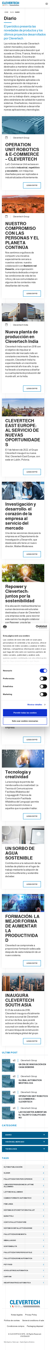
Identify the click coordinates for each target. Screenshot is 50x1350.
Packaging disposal (35, 1326)
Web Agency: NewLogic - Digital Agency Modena (19, 1342)
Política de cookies (12, 1320)
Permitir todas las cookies (25, 713)
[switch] (43, 679)
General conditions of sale (33, 1320)
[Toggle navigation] (46, 4)
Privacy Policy (31, 1315)
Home (6, 12)
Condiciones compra (15, 1326)
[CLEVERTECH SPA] (10, 4)
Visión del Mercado (14, 1142)
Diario (8, 1135)
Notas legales (17, 1315)
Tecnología (11, 1149)
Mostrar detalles (34, 704)
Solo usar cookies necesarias (25, 721)
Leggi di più (32, 185)
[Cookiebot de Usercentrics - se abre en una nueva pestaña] (36, 626)
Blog (12, 12)
